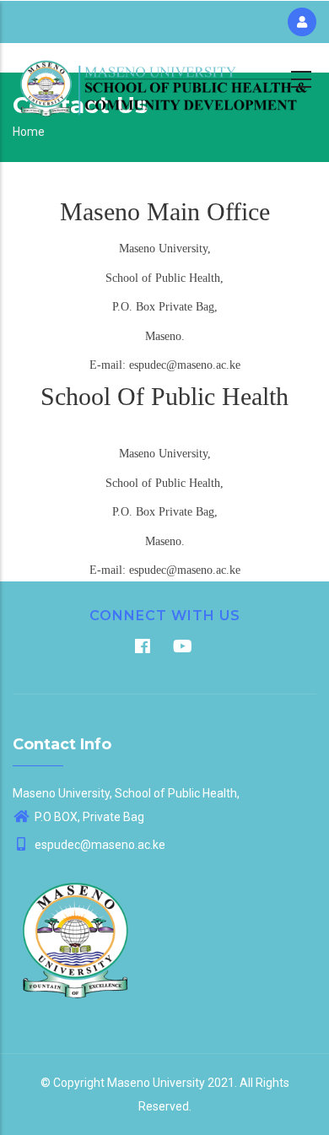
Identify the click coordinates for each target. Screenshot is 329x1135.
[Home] (164, 77)
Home (29, 131)
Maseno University (156, 1082)
